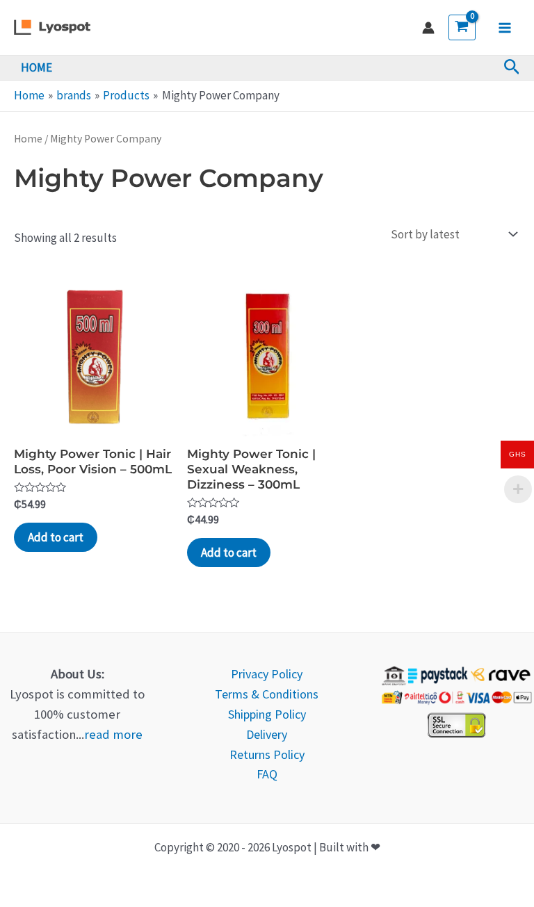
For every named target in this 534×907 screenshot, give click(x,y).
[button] (512, 68)
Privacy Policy (266, 674)
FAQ (267, 774)
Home (28, 138)
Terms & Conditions (266, 694)
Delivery (266, 734)
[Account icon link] (428, 28)
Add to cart (55, 537)
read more (113, 734)
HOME (36, 67)
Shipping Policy (267, 714)
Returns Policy (267, 754)
